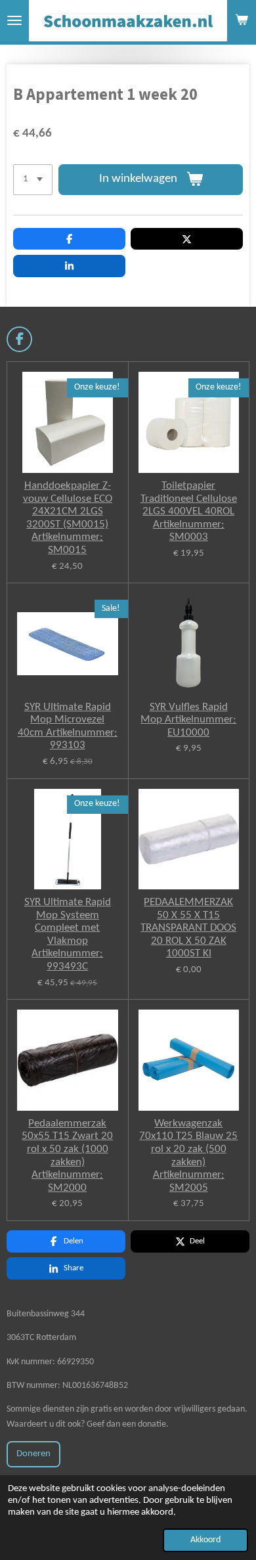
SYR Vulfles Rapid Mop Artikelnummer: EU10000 (188, 720)
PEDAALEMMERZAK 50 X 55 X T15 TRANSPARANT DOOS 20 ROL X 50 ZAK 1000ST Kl (188, 928)
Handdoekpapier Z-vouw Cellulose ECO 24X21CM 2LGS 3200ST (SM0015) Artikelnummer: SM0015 (67, 518)
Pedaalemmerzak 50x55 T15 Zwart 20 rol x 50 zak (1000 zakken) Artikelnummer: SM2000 (67, 1155)
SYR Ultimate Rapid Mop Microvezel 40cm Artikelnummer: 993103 (67, 726)
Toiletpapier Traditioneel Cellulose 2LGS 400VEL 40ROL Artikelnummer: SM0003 (188, 511)
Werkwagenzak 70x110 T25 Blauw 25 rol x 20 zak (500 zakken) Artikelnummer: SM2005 (188, 1155)
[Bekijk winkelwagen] (241, 20)
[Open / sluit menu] (14, 20)
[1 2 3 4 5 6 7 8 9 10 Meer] (33, 179)
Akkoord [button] (205, 1540)
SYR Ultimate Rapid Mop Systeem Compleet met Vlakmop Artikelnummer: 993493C (67, 934)
